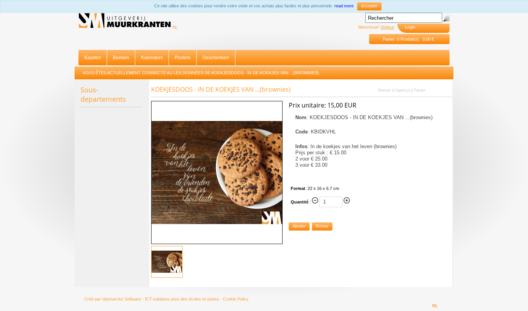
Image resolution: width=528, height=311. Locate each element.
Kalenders (152, 57)
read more (344, 5)
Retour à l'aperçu (394, 90)
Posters (183, 57)
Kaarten (92, 57)
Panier (420, 90)
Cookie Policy (236, 299)
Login (410, 27)
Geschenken (216, 57)
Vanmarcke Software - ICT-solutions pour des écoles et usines (160, 299)
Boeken (121, 57)
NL (175, 27)
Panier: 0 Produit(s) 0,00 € (408, 39)
